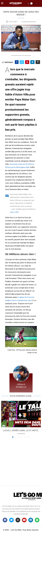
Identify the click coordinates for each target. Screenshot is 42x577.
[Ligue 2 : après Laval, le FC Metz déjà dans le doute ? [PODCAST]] (21, 414)
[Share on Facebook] (17, 62)
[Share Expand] (38, 62)
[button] (3, 419)
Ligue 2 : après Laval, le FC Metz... (21, 430)
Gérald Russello (21, 385)
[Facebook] (5, 520)
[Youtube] (24, 520)
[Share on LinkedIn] (32, 62)
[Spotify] (37, 520)
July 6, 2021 (14, 212)
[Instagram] (18, 520)
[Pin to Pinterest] (27, 62)
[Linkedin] (30, 520)
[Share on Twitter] (22, 62)
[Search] (39, 3)
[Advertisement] (21, 461)
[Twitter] (11, 520)
